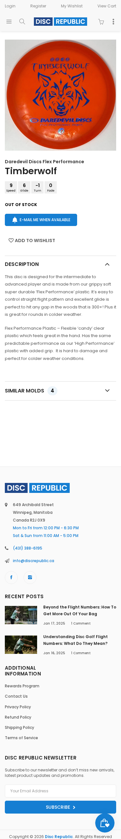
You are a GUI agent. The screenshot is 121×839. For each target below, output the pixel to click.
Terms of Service (21, 737)
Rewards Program (22, 686)
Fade (51, 187)
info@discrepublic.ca (33, 560)
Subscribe (58, 807)
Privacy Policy (18, 707)
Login (10, 6)
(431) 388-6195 (27, 548)
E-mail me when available (45, 219)
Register (38, 6)
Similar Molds (29, 390)
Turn (37, 187)
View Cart (106, 6)
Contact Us (16, 696)
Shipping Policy (19, 727)
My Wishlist (72, 6)
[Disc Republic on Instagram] (30, 577)
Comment (81, 623)
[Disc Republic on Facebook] (11, 577)
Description (22, 264)
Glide (24, 187)
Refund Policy (18, 717)
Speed (10, 187)
